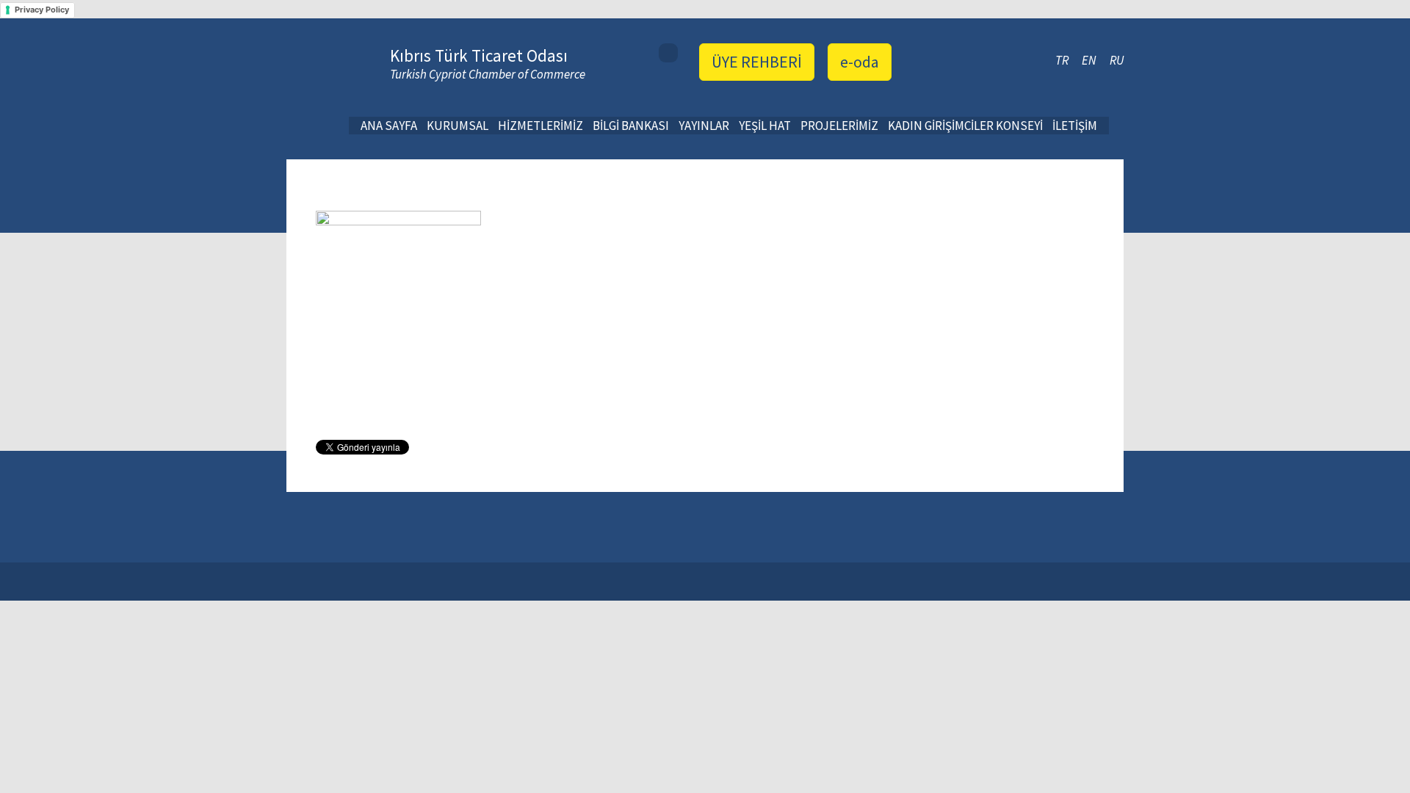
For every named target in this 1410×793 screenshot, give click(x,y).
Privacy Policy (42, 9)
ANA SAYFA (389, 125)
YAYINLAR (704, 125)
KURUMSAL (457, 125)
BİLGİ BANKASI (631, 125)
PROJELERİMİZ (839, 125)
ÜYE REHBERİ (757, 61)
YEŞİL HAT (765, 125)
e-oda (859, 61)
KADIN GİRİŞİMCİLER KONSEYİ (965, 125)
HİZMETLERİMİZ (540, 125)
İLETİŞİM (1074, 125)
